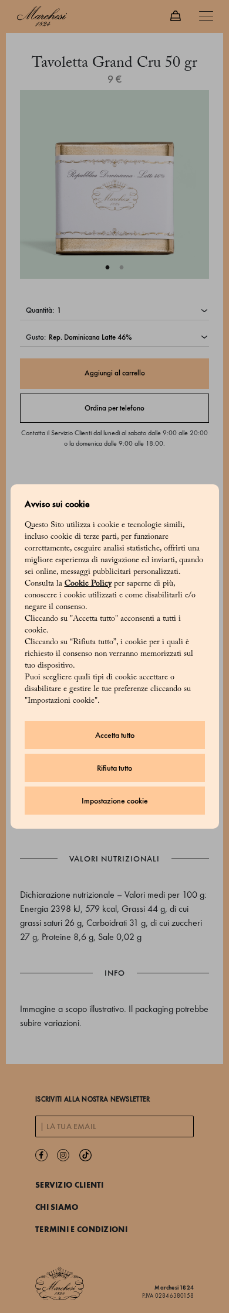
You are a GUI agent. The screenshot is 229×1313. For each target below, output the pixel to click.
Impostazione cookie (115, 801)
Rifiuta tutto (114, 768)
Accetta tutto (114, 735)
